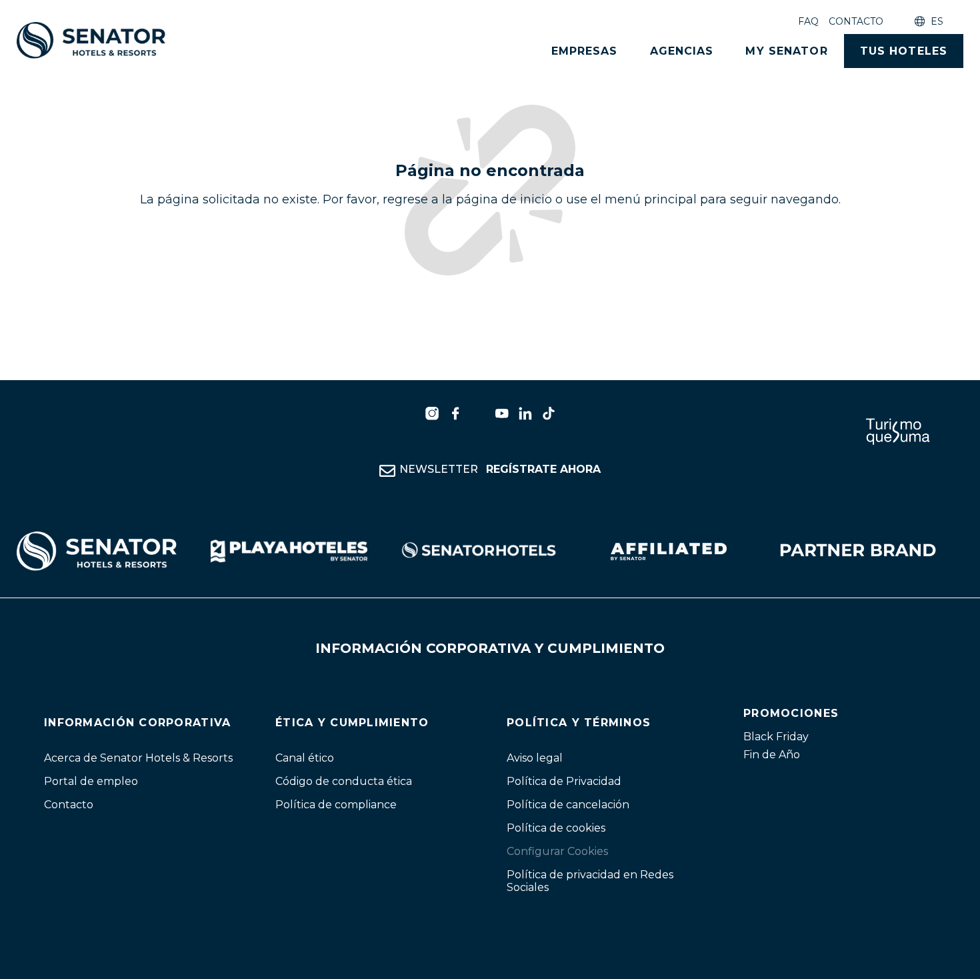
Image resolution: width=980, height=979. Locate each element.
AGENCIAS (682, 51)
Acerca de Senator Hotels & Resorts (138, 758)
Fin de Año (771, 754)
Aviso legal (535, 758)
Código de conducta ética (343, 781)
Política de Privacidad (564, 781)
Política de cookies (556, 828)
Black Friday (776, 736)
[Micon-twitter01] (478, 413)
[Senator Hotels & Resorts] (432, 413)
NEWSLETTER (500, 469)
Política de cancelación (568, 804)
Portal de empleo (91, 781)
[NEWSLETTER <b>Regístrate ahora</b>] (387, 471)
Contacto (856, 21)
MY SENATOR (786, 51)
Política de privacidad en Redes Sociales (590, 881)
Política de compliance (336, 804)
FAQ (808, 21)
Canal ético (304, 758)
